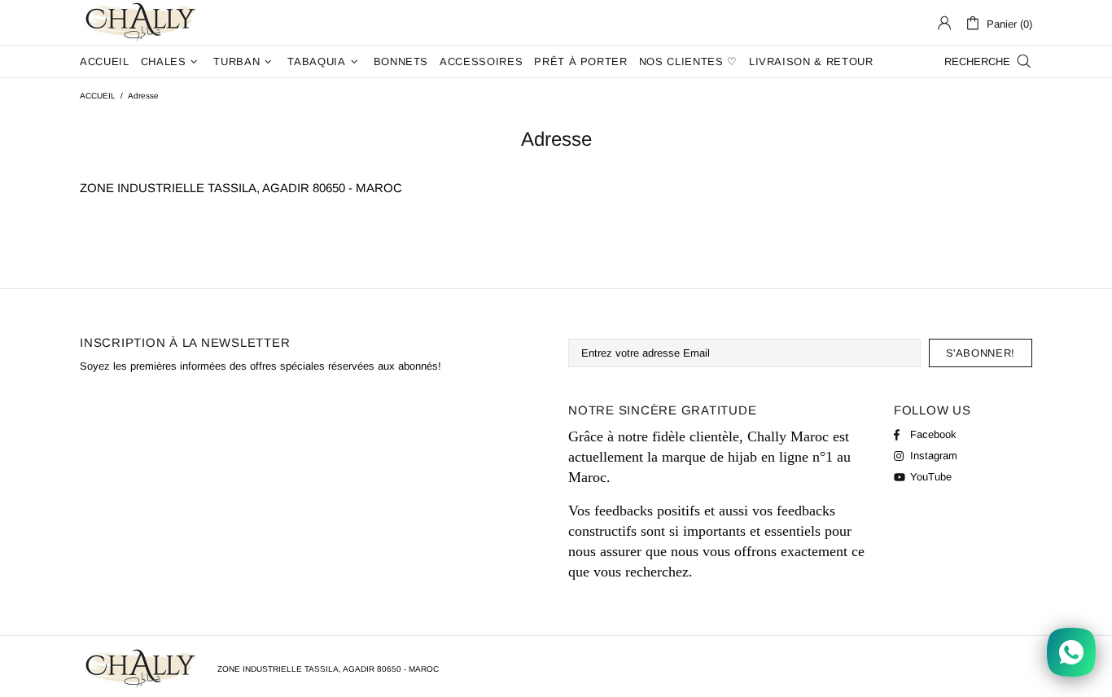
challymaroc (142, 22)
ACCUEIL (98, 95)
